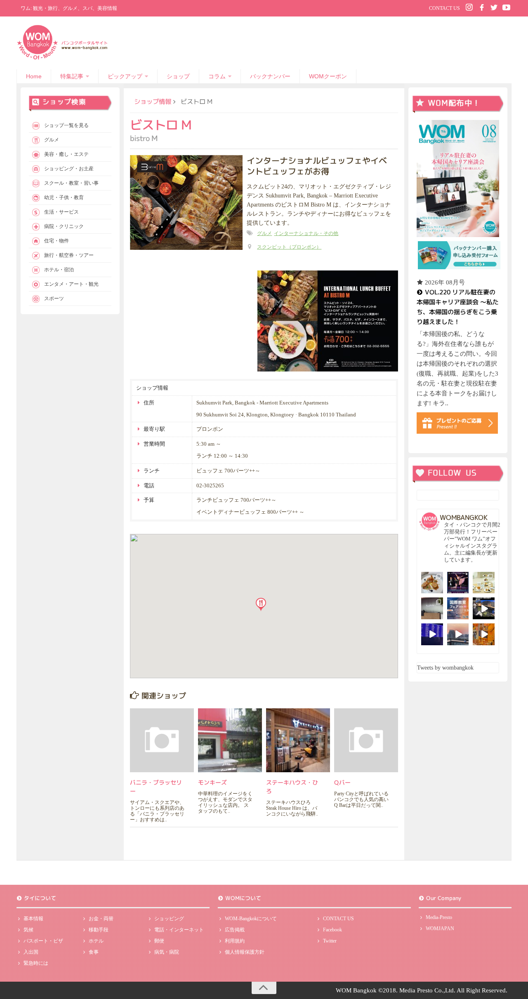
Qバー (342, 782)
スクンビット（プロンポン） (289, 247)
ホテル (96, 941)
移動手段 (98, 930)
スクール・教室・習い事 (71, 183)
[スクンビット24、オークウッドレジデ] (484, 634)
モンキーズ (212, 782)
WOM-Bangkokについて (251, 918)
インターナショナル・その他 (306, 233)
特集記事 (71, 76)
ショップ (178, 76)
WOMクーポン (328, 76)
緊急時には (36, 963)
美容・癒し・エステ (66, 154)
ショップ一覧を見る (66, 125)
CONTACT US (444, 8)
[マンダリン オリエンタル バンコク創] (484, 583)
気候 (28, 930)
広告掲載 (235, 930)
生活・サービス (61, 212)
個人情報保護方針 (244, 952)
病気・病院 (166, 952)
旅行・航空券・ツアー (69, 255)
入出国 (31, 952)
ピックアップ (125, 76)
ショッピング (169, 918)
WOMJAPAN (440, 928)
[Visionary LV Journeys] (484, 608)
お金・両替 (101, 918)
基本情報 (33, 918)
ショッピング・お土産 (69, 169)
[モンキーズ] (230, 740)
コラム (217, 76)
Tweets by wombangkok (445, 668)
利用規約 (235, 941)
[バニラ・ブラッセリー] (162, 740)
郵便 (159, 941)
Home (34, 76)
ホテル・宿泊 (59, 270)
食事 (94, 952)
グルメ (264, 233)
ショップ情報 (152, 101)
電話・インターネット (179, 930)
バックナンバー (270, 76)
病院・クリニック (64, 226)
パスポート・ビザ (43, 941)
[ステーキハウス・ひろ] (298, 740)
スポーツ (54, 298)
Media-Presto (439, 917)
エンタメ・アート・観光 (71, 284)
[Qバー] (366, 740)
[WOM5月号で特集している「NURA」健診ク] (432, 608)
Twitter (330, 941)
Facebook (332, 930)
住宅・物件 (56, 241)
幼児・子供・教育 (64, 197)
